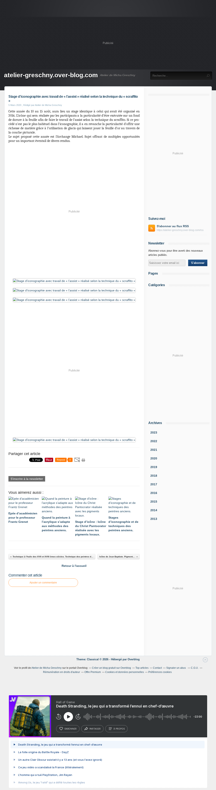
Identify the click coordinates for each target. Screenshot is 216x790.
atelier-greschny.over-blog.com (51, 75)
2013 (153, 518)
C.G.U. (194, 667)
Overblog (134, 659)
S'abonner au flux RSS (173, 226)
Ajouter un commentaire (43, 582)
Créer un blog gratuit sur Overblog (111, 667)
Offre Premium (92, 672)
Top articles (141, 667)
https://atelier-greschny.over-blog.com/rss (180, 230)
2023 (153, 432)
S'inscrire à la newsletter (27, 478)
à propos (119, 728)
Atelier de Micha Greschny (46, 667)
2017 (153, 484)
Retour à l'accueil (74, 565)
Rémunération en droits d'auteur (61, 672)
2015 (153, 501)
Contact (157, 667)
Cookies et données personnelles (124, 672)
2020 (153, 458)
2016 (153, 493)
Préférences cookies (160, 672)
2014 (153, 510)
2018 (153, 475)
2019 (153, 467)
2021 (153, 449)
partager (95, 728)
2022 (153, 441)
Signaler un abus (176, 667)
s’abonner (70, 728)
